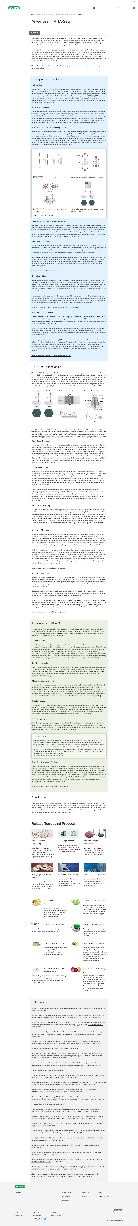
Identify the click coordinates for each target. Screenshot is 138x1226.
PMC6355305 (87, 1176)
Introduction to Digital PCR (95, 874)
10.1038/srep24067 (76, 1111)
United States (118, 1210)
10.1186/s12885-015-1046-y (85, 1034)
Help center (65, 1200)
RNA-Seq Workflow (66, 841)
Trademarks (36, 1212)
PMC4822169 (94, 1111)
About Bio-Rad (66, 1192)
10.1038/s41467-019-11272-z (74, 1133)
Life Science (49, 14)
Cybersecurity (18, 1215)
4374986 (97, 1017)
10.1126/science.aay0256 (81, 1099)
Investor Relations (104, 1196)
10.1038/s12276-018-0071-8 (50, 1077)
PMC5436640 (80, 1092)
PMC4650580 (71, 1169)
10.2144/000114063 (75, 1084)
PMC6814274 (101, 1099)
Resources (40, 14)
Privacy (16, 1219)
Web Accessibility (37, 1215)
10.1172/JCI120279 (69, 1176)
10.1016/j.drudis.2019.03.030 (40, 1162)
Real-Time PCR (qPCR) (68, 874)
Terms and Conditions (55, 1215)
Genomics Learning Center (61, 14)
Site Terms (53, 1212)
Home (32, 14)
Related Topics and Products (99, 33)
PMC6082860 (71, 1077)
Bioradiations (66, 1196)
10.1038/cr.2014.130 (53, 1169)
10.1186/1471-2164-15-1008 (40, 1058)
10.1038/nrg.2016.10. (95, 1025)
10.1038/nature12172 (72, 1118)
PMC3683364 (90, 1118)
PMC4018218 (93, 1084)
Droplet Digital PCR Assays (94, 968)
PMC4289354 (61, 1058)
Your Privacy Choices (38, 1219)
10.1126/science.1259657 (75, 1065)
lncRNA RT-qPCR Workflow (94, 901)
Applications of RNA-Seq (82, 33)
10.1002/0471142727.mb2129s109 (76, 1017)
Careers (101, 1192)
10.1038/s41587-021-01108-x (49, 1154)
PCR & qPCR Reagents (54, 943)
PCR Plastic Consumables (94, 943)
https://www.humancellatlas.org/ (53, 1070)
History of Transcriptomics (50, 33)
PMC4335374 (35, 1036)
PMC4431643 (95, 1065)
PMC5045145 (41, 1010)
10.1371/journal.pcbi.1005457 (58, 1092)
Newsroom (84, 1196)
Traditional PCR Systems (54, 924)
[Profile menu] (127, 7)
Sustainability (85, 1192)
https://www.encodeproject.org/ (69, 1048)
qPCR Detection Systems (94, 924)
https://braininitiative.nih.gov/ (53, 1104)
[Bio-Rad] (20, 1186)
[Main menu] (4, 7)
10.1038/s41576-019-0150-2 (40, 1140)
